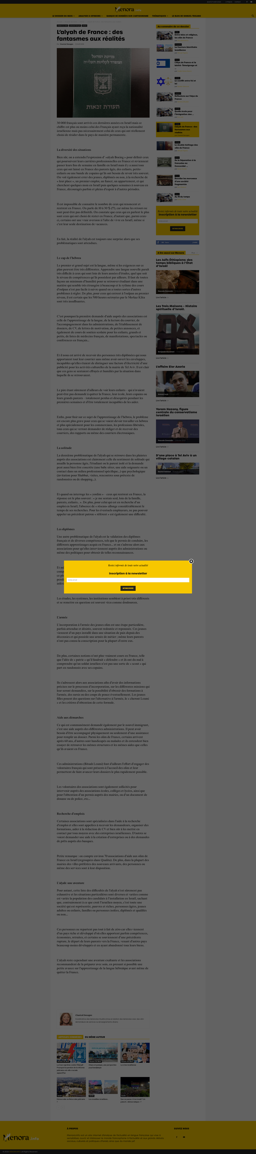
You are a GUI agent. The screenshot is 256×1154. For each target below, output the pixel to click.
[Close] (191, 561)
